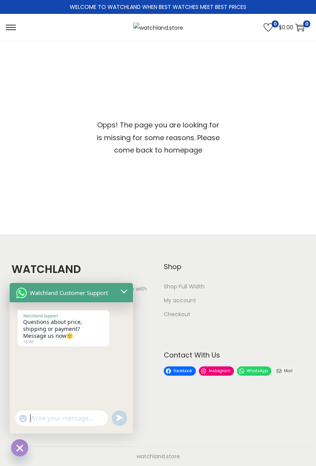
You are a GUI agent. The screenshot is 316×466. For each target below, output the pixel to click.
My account (180, 300)
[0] (268, 27)
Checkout (177, 314)
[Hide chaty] (19, 447)
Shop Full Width (184, 286)
